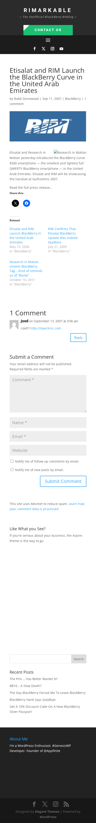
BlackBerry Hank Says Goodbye (33, 699)
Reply (78, 337)
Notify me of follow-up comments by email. (47, 461)
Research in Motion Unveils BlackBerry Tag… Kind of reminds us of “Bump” (26, 268)
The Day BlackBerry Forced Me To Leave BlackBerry (48, 693)
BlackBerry (73, 98)
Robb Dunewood (26, 98)
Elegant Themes (47, 811)
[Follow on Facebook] (34, 48)
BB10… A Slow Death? (26, 686)
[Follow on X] (43, 48)
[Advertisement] (48, 598)
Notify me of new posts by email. (39, 470)
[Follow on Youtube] (61, 48)
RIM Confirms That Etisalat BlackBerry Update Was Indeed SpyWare (62, 235)
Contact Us (48, 29)
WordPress (48, 817)
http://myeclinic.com (45, 328)
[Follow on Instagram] (52, 48)
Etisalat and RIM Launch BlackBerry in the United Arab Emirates (25, 235)
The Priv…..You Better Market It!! (34, 679)
